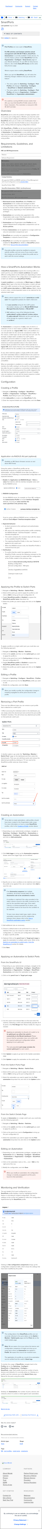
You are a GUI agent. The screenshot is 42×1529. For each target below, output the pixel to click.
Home (10, 17)
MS (2, 1451)
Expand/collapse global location (40, 17)
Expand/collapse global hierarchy (3, 17)
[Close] (39, 1511)
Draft (21, 1444)
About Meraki (7, 1473)
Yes (5, 1426)
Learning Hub (28, 1502)
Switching (21, 17)
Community (18, 6)
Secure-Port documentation (19, 245)
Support (27, 6)
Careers (5, 1476)
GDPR (5, 1483)
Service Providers (30, 1483)
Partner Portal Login (31, 1473)
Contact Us (7, 1496)
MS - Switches (35, 17)
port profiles (8, 1451)
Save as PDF (2, 29)
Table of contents (14, 34)
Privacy (5, 1478)
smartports (24, 1451)
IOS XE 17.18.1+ (24, 182)
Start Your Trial (8, 1500)
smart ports (16, 1451)
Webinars (27, 1496)
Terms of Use (7, 1485)
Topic (2, 1444)
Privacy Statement (20, 1520)
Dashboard (9, 6)
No (13, 1426)
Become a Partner (30, 1476)
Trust (4, 1480)
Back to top (4, 1409)
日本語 (6, 38)
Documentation (29, 1498)
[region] (21, 1518)
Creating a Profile (23, 826)
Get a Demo (7, 1498)
